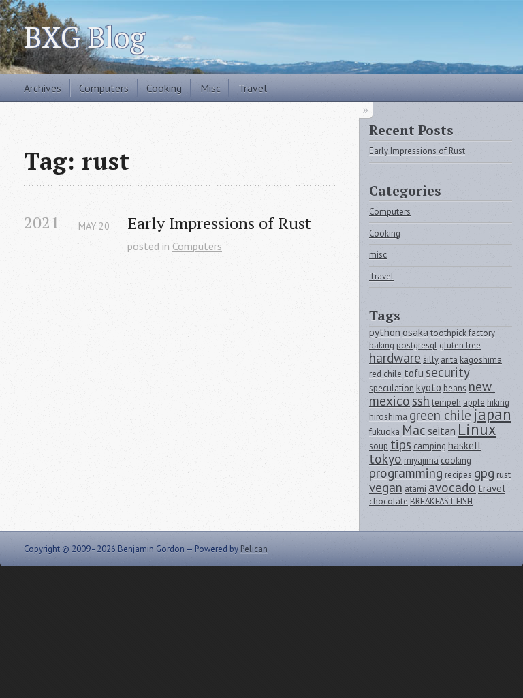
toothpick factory (462, 333)
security (448, 371)
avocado (452, 487)
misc (378, 254)
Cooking (164, 88)
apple (474, 402)
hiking (498, 402)
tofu (414, 373)
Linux (477, 429)
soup (378, 446)
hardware (395, 357)
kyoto (428, 387)
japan (492, 414)
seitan (442, 431)
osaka (415, 332)
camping (429, 446)
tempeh (446, 402)
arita (449, 359)
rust (503, 475)
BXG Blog (84, 37)
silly (431, 359)
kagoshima (481, 359)
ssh (421, 400)
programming (406, 472)
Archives (42, 88)
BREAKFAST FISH (441, 501)
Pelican (254, 549)
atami (415, 489)
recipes (458, 475)
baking (381, 345)
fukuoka (384, 432)
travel (491, 488)
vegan (385, 487)
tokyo (385, 458)
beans (454, 388)
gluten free (460, 345)
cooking (456, 460)
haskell (464, 445)
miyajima (421, 460)
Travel (252, 88)
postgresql (416, 345)
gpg (484, 472)
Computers (104, 88)
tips (400, 444)
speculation (391, 388)
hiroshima (388, 417)
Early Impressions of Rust (219, 223)
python (384, 332)
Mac (414, 429)
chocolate (388, 501)
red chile (385, 374)
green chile (440, 414)
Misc (210, 88)
